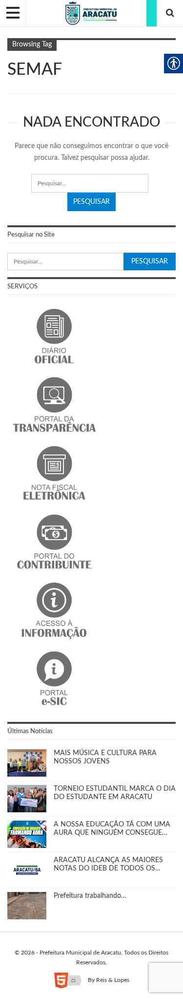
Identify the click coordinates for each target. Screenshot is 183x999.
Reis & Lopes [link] (112, 980)
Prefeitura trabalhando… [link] (90, 895)
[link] (91, 13)
